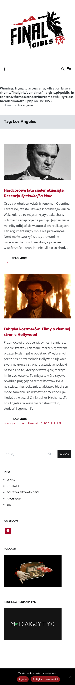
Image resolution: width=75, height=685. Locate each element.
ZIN (9, 504)
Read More (19, 258)
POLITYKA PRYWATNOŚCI (23, 492)
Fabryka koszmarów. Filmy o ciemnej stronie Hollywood (37, 332)
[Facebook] (8, 531)
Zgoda (23, 679)
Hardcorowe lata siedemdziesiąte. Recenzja (34, 193)
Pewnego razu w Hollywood (21, 423)
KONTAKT (13, 486)
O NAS (11, 480)
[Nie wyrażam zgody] (70, 677)
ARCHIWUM (14, 498)
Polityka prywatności (45, 679)
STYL (7, 262)
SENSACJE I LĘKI (51, 423)
